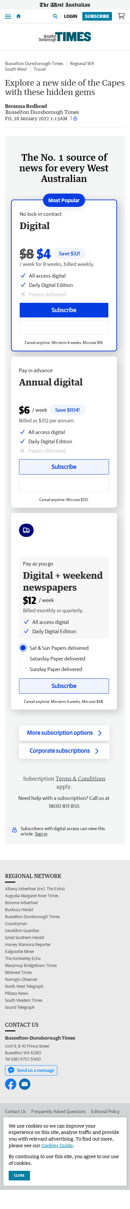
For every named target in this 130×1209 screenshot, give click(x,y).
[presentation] (23, 648)
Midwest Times (18, 972)
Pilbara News (16, 993)
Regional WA (82, 63)
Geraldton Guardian (22, 930)
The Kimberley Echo (23, 958)
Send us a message (35, 1070)
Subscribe (97, 16)
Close (19, 1175)
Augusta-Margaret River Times (31, 895)
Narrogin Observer (21, 979)
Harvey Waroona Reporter (28, 944)
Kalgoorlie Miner (19, 951)
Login (70, 16)
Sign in (41, 833)
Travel (40, 69)
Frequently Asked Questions (58, 1111)
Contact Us (15, 1111)
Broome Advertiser (21, 902)
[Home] (18, 16)
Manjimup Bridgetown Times (31, 965)
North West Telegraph (24, 986)
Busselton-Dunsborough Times (34, 63)
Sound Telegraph (20, 1007)
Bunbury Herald (19, 909)
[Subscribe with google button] (64, 327)
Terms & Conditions (80, 778)
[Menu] (8, 16)
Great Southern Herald (24, 937)
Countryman (16, 923)
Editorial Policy (105, 1111)
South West (16, 69)
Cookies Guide (57, 1145)
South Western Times (23, 1000)
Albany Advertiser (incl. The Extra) (35, 888)
